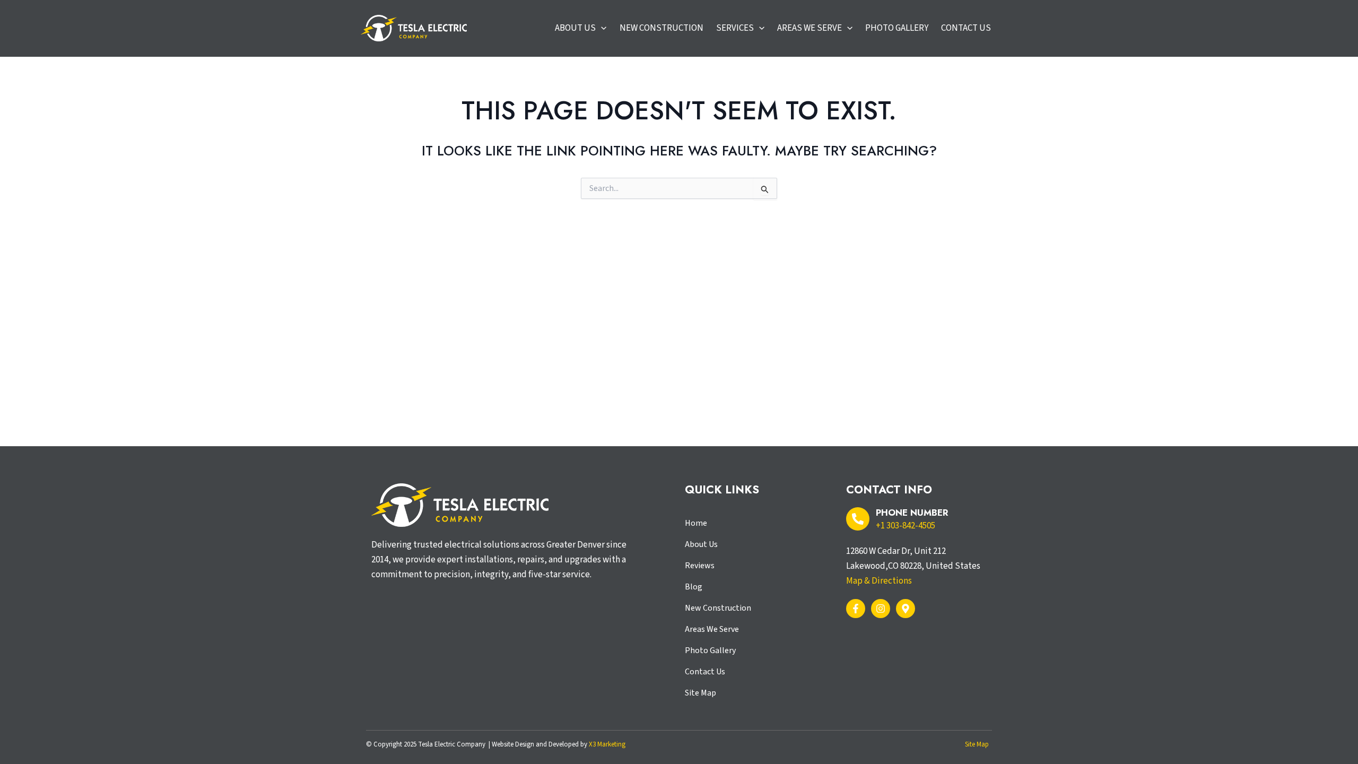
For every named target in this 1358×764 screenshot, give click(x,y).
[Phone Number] (857, 519)
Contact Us (705, 672)
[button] (601, 28)
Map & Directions (879, 581)
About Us (701, 544)
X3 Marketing (607, 744)
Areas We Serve (712, 629)
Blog (693, 587)
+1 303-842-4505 (905, 525)
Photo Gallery (710, 650)
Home (696, 523)
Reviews (700, 565)
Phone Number (912, 512)
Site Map (700, 693)
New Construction (718, 608)
